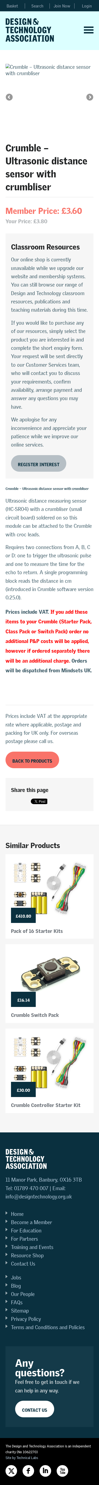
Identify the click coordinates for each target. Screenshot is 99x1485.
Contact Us (23, 1264)
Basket (12, 6)
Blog (16, 1286)
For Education (26, 1230)
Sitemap (20, 1311)
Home (17, 1214)
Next (89, 97)
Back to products (32, 760)
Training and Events (32, 1247)
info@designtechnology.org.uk (39, 1196)
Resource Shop (27, 1255)
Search (37, 6)
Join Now (62, 6)
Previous (10, 97)
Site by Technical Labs (22, 1457)
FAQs (17, 1302)
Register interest (38, 464)
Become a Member (31, 1222)
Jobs (16, 1277)
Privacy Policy (26, 1319)
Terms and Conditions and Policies (48, 1327)
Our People (23, 1294)
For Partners (24, 1239)
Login (87, 6)
